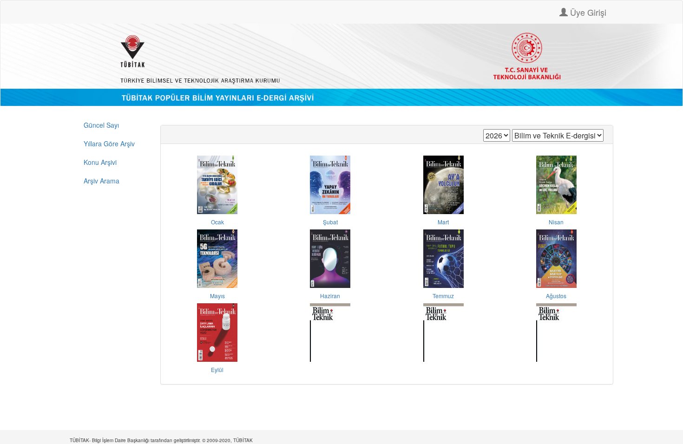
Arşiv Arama (101, 180)
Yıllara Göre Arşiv (109, 143)
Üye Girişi (587, 12)
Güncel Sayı (101, 125)
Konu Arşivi (100, 162)
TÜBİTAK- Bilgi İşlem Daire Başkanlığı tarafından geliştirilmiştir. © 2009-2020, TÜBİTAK (161, 440)
